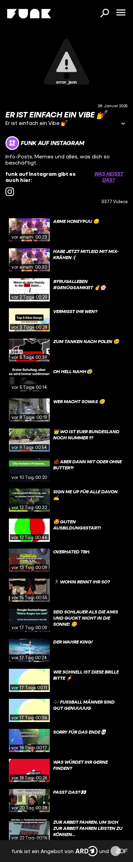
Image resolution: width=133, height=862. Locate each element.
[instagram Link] (9, 191)
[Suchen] (104, 13)
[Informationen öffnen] (123, 124)
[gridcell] (66, 229)
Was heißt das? (108, 177)
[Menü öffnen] (121, 12)
